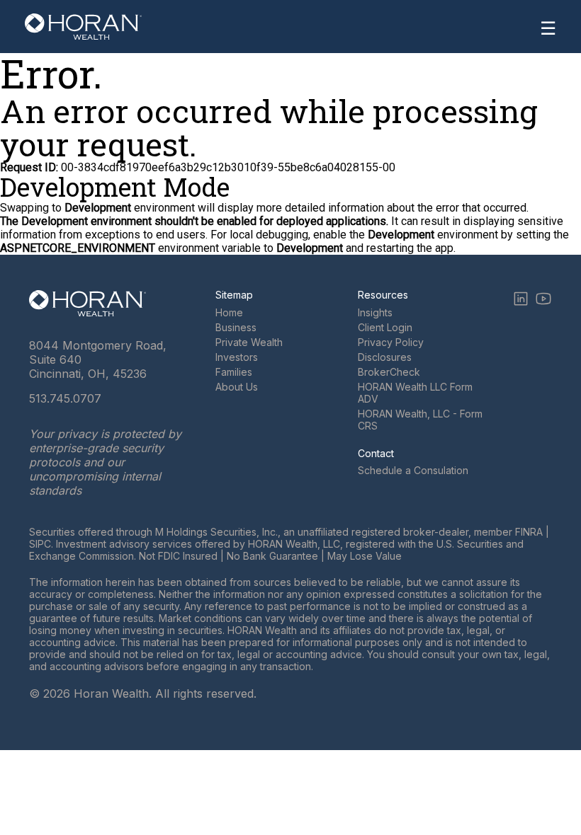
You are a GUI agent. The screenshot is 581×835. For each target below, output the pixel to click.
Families (233, 372)
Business (235, 327)
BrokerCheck (389, 372)
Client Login (385, 327)
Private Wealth (249, 342)
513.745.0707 (65, 398)
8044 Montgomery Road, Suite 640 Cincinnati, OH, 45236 (98, 359)
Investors (236, 357)
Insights (375, 312)
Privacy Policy (391, 342)
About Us (236, 387)
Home (229, 312)
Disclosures (385, 357)
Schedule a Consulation (413, 470)
